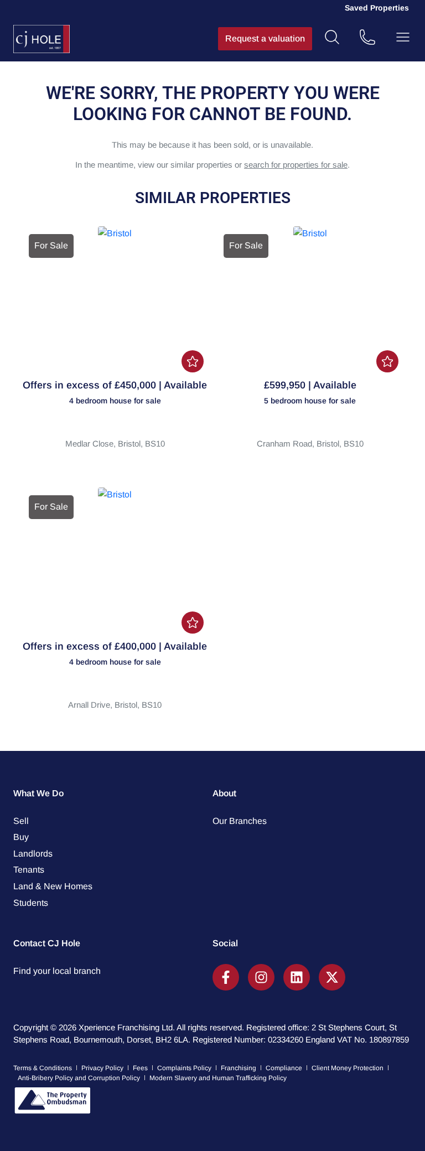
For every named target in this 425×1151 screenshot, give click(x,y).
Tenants (28, 869)
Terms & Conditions (42, 1068)
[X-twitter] (332, 977)
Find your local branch (57, 971)
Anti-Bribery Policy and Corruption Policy (79, 1078)
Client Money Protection (347, 1068)
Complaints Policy (184, 1068)
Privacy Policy (102, 1068)
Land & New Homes (52, 886)
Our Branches (239, 821)
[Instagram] (261, 977)
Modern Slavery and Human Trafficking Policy (218, 1078)
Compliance (284, 1068)
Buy (21, 837)
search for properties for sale (296, 164)
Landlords (33, 853)
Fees (140, 1068)
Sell (21, 821)
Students (30, 903)
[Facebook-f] (225, 977)
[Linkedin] (296, 977)
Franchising (238, 1068)
